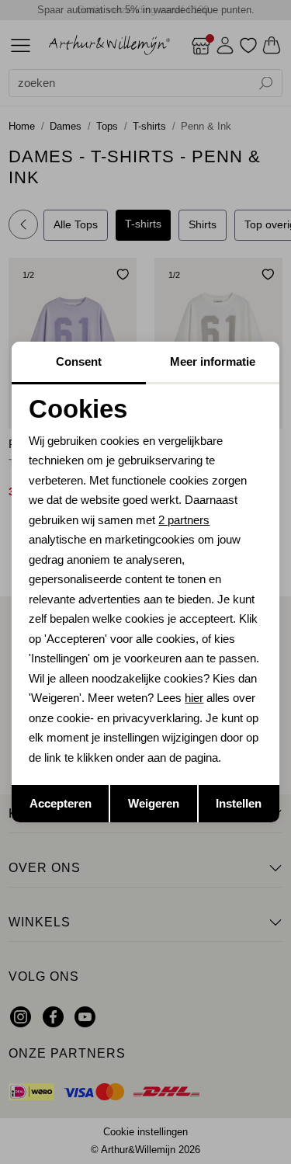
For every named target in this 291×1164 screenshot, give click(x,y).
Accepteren (60, 803)
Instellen (239, 803)
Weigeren (153, 803)
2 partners (184, 519)
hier (194, 697)
